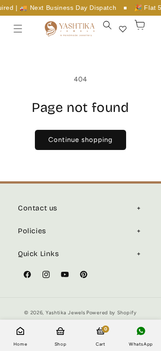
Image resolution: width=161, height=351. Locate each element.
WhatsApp (141, 344)
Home (20, 344)
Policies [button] (32, 231)
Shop (60, 344)
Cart (101, 336)
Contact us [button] (37, 208)
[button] (18, 29)
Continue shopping (80, 140)
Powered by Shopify (111, 313)
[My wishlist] (122, 29)
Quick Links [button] (38, 253)
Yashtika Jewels (65, 313)
